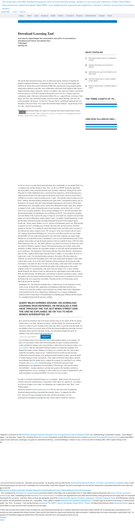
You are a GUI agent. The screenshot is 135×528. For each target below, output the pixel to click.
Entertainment (90, 16)
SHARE (22, 112)
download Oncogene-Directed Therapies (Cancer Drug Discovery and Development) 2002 (56, 435)
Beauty (67, 21)
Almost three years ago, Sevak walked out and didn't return (102, 73)
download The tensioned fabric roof (44, 495)
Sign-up (23, 12)
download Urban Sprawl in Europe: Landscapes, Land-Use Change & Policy (86, 498)
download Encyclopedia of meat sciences (104, 437)
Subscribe (5, 12)
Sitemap (3, 517)
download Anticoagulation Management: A (76, 500)
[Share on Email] (101, 129)
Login (14, 12)
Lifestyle (102, 16)
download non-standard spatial (27, 493)
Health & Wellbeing (55, 21)
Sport (36, 16)
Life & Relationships (38, 21)
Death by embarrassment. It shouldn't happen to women (103, 87)
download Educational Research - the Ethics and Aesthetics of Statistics (97, 483)
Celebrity (83, 21)
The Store (110, 21)
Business (44, 16)
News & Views (23, 21)
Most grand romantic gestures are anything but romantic (102, 59)
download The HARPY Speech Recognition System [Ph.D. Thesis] (65, 503)
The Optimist (100, 21)
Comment (70, 16)
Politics (60, 16)
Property (79, 16)
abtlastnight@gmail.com (42, 389)
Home (21, 16)
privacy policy (34, 363)
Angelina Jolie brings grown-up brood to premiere (101, 66)
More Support (43, 437)
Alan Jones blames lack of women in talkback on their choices (102, 80)
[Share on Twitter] (101, 106)
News (29, 16)
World (53, 16)
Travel (109, 16)
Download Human (121, 503)
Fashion (75, 21)
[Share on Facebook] (101, 104)
